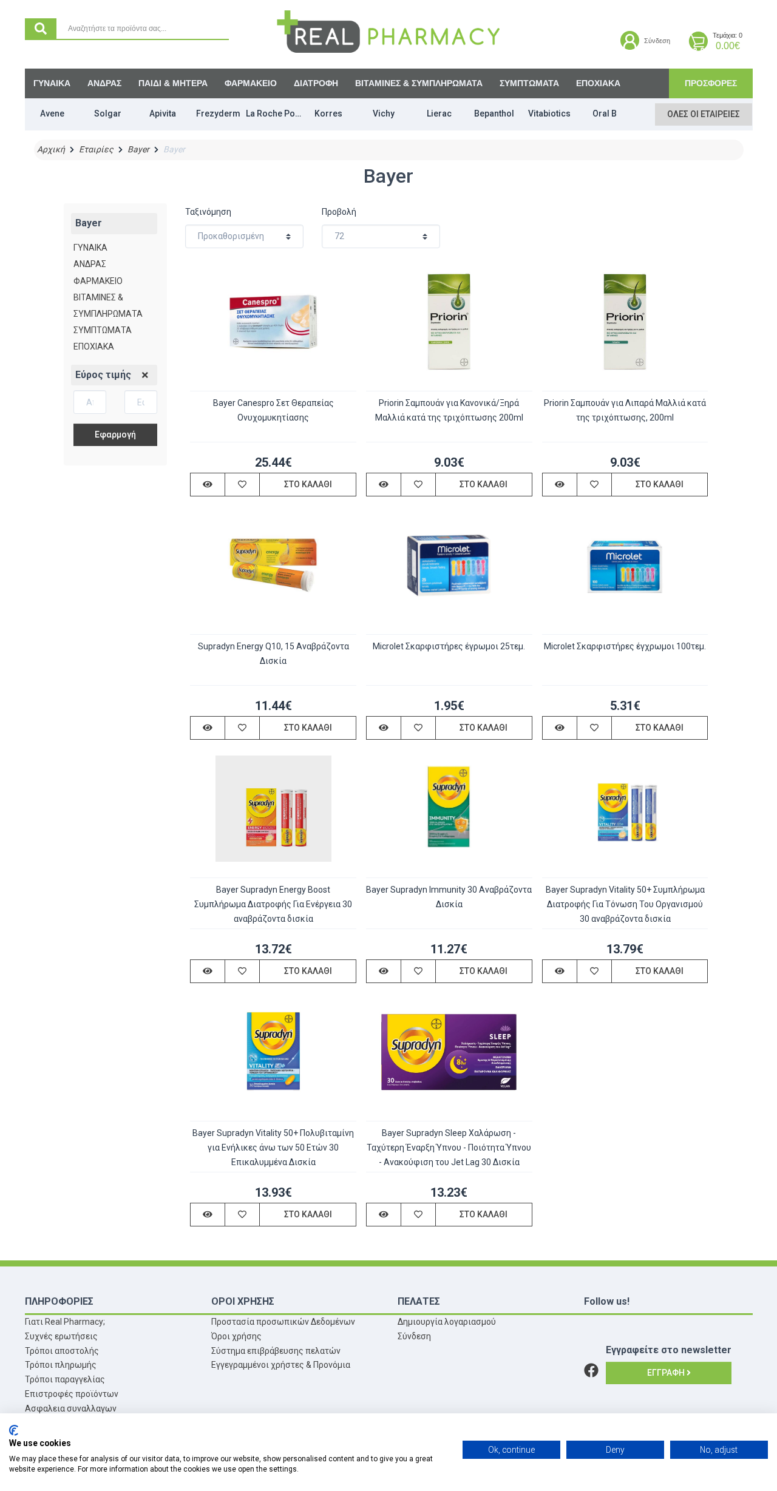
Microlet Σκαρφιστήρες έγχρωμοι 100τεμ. (625, 646)
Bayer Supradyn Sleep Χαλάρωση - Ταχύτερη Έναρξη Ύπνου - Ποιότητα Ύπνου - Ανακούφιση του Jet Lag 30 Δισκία (449, 1147)
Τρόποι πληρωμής (61, 1365)
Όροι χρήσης (236, 1336)
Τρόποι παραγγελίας (65, 1379)
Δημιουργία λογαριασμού (447, 1322)
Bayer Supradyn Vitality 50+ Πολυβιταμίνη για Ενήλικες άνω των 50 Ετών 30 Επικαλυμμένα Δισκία (273, 1147)
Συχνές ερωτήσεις (61, 1336)
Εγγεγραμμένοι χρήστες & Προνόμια (280, 1365)
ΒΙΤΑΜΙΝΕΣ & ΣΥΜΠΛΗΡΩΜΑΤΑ (419, 83)
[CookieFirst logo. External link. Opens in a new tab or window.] (13, 1430)
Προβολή (339, 212)
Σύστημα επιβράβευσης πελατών (276, 1351)
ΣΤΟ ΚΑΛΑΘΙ (308, 484)
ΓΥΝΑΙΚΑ (51, 83)
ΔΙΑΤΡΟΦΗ (316, 83)
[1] (145, 376)
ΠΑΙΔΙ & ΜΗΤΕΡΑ (173, 83)
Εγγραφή (667, 1373)
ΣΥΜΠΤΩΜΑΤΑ (529, 83)
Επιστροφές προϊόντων (71, 1394)
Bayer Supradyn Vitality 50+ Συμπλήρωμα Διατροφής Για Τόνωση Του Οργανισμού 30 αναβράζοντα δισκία (625, 904)
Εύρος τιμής (103, 374)
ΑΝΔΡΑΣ (104, 83)
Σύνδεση (414, 1336)
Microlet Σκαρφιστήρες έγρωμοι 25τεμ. (449, 646)
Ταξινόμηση (208, 212)
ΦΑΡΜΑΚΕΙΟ (251, 83)
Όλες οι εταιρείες (703, 114)
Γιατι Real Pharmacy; (65, 1322)
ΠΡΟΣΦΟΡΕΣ (711, 83)
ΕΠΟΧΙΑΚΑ (598, 83)
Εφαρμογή (115, 434)
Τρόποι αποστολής (62, 1351)
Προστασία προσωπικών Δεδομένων (283, 1322)
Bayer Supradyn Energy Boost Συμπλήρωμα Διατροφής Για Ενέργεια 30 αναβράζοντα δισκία (273, 904)
